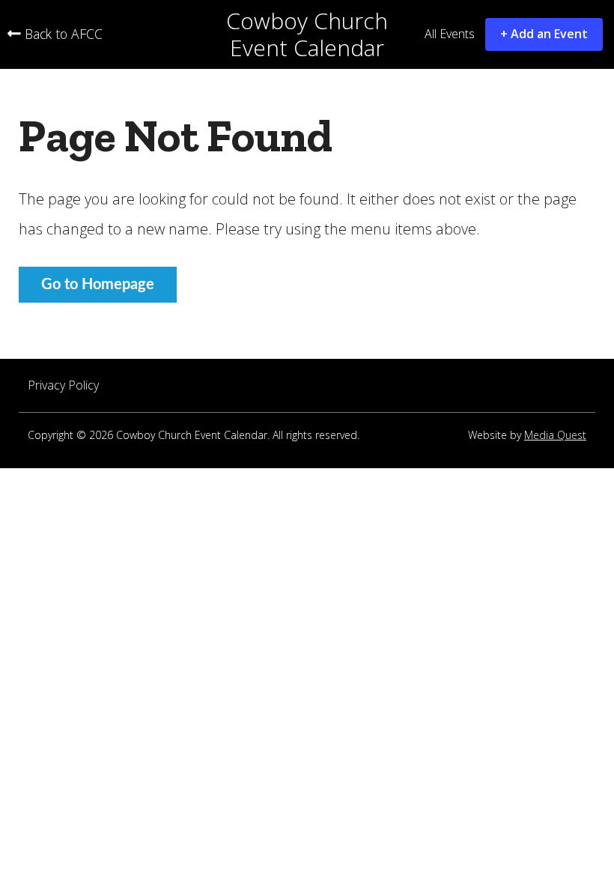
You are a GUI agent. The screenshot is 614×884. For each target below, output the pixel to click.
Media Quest (555, 435)
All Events (450, 34)
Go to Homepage (97, 284)
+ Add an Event (544, 33)
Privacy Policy (63, 385)
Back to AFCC (62, 34)
